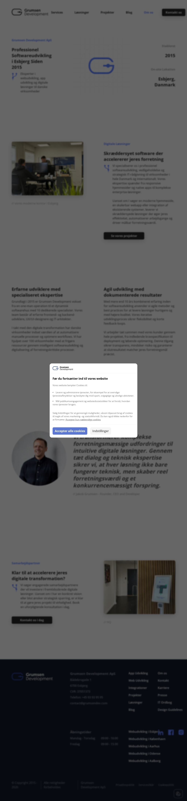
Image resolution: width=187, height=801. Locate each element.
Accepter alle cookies (70, 431)
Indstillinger (100, 431)
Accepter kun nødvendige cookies (83, 419)
